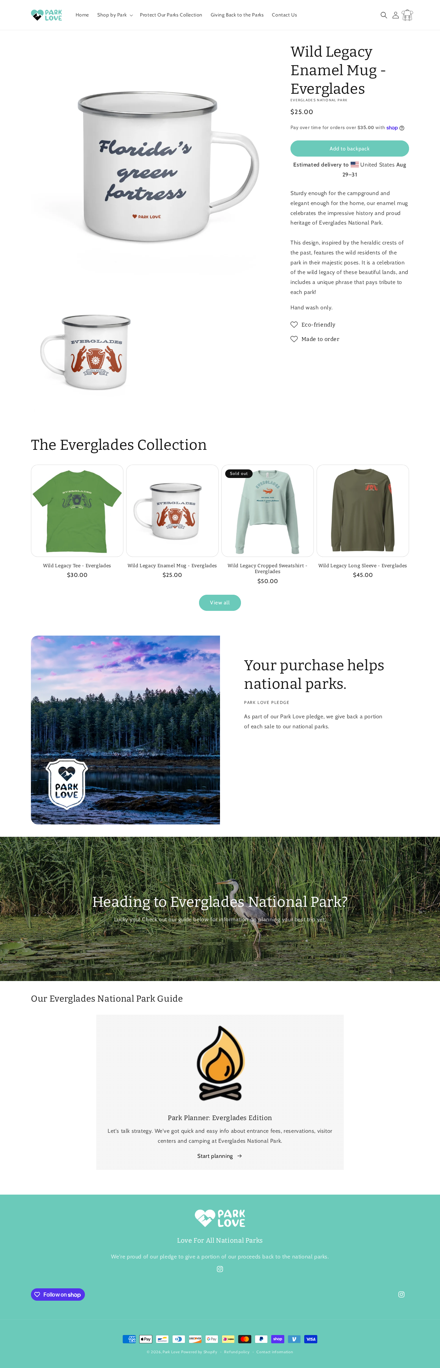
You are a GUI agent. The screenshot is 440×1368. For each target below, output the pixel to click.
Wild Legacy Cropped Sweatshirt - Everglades (267, 569)
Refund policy (237, 1351)
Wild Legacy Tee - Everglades (77, 566)
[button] (114, 15)
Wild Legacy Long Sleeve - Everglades (362, 566)
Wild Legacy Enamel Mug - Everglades (172, 566)
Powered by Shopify (199, 1351)
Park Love (171, 1351)
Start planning (215, 1156)
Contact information (274, 1351)
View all (220, 603)
